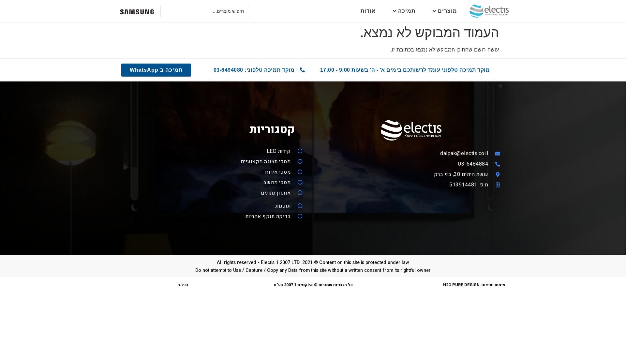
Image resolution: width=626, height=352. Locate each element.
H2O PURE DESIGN (461, 285)
